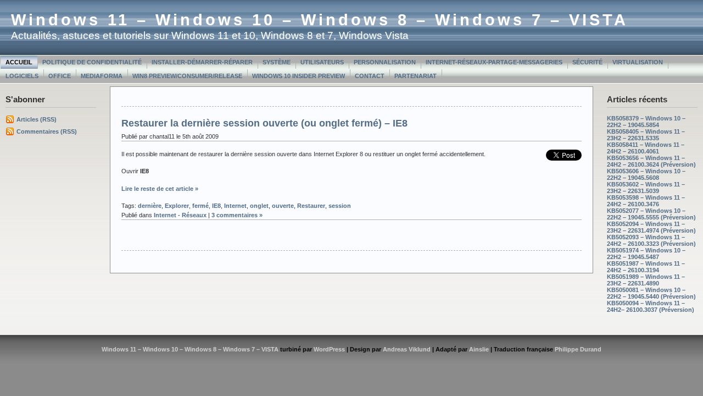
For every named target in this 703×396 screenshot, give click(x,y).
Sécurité (587, 62)
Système (277, 62)
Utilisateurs (322, 62)
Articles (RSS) (36, 119)
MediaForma (101, 76)
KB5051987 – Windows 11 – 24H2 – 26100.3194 (646, 266)
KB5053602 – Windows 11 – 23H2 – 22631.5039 (646, 187)
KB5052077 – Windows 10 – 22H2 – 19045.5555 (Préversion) (651, 214)
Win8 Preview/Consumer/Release (187, 76)
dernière (149, 205)
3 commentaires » (237, 215)
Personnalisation (385, 62)
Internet (235, 205)
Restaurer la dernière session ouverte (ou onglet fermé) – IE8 (264, 123)
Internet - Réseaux (180, 215)
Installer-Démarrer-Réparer (202, 62)
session (339, 205)
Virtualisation (637, 62)
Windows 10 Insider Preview (298, 76)
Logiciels (21, 76)
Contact (369, 76)
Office (59, 76)
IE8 (216, 205)
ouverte (283, 205)
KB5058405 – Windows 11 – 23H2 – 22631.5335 (646, 134)
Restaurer (311, 205)
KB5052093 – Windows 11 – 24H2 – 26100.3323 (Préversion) (651, 240)
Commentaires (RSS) (46, 131)
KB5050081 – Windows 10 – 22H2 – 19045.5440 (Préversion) (651, 293)
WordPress (329, 349)
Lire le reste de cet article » (159, 188)
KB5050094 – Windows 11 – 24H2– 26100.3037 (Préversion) (650, 306)
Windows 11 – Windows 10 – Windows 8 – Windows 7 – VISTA (319, 20)
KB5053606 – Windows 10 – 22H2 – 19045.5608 (646, 174)
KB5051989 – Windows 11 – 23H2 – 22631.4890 (646, 280)
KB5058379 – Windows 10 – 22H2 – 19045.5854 (646, 121)
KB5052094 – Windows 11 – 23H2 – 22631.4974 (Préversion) (651, 227)
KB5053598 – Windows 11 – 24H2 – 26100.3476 (646, 200)
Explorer (177, 205)
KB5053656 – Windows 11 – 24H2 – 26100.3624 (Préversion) (651, 161)
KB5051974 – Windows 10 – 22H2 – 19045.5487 (646, 253)
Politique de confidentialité (92, 62)
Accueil (18, 62)
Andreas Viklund (407, 349)
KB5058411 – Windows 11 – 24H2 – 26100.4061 (645, 148)
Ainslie (479, 349)
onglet (259, 205)
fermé (200, 205)
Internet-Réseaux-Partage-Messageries (494, 62)
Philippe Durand (578, 349)
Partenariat (415, 76)
